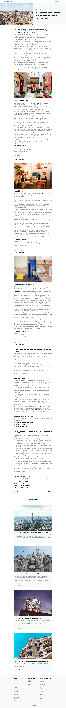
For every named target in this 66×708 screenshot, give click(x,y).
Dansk (15, 695)
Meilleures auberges (44, 9)
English (15, 684)
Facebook (29, 681)
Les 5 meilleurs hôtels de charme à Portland (29, 618)
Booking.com (38, 406)
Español (16, 685)
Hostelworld (34, 409)
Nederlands (16, 691)
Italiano (15, 688)
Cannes (41, 698)
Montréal (41, 681)
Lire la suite (17, 541)
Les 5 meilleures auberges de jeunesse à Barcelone (31, 661)
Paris (40, 680)
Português (16, 697)
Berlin (40, 687)
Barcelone (42, 690)
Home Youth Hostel (34, 103)
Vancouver (42, 684)
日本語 (15, 698)
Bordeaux (41, 695)
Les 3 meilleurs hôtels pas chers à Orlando (28, 574)
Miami (40, 693)
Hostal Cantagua (46, 193)
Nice (40, 694)
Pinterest (29, 685)
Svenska (16, 694)
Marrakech (42, 683)
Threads (29, 684)
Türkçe (15, 693)
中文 (15, 700)
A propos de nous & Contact (18, 680)
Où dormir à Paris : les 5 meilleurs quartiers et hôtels (31, 532)
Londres (41, 688)
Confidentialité (17, 683)
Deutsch (16, 687)
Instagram (29, 680)
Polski (15, 690)
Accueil (37, 9)
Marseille (41, 691)
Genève (41, 685)
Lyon (40, 697)
